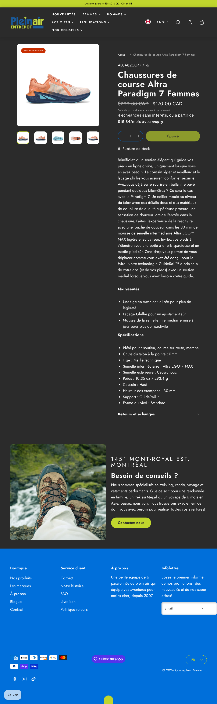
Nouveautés (64, 14)
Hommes (115, 14)
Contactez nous (131, 522)
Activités (61, 22)
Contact (16, 609)
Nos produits (21, 578)
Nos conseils (65, 30)
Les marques (20, 586)
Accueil (122, 55)
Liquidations (93, 22)
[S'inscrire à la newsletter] (202, 608)
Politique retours (74, 609)
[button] (148, 22)
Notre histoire (72, 586)
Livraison (68, 601)
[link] (190, 22)
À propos (18, 594)
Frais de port (125, 110)
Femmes (90, 14)
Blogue (16, 601)
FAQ (64, 594)
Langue (162, 22)
